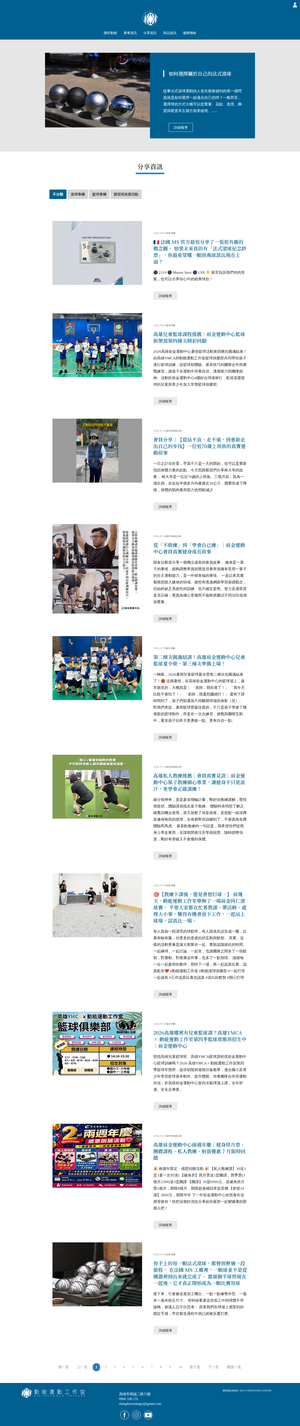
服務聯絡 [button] (189, 33)
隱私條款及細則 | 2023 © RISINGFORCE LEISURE (247, 1390)
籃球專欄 (99, 194)
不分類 (58, 194)
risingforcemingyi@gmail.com (140, 1404)
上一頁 (82, 1367)
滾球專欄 (78, 194)
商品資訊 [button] (169, 33)
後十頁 (195, 1367)
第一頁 (63, 1367)
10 (180, 1367)
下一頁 (213, 1367)
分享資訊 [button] (150, 33)
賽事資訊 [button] (130, 33)
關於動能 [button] (110, 33)
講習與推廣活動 (126, 194)
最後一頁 (234, 1367)
